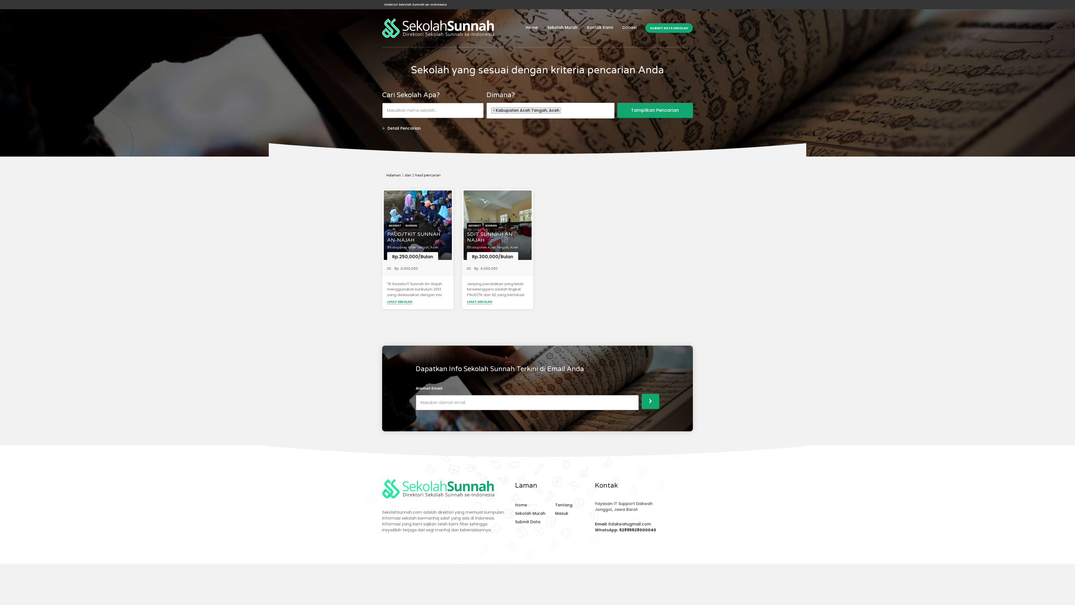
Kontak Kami (600, 27)
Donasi (629, 27)
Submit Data (527, 522)
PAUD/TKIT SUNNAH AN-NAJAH (413, 237)
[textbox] (563, 110)
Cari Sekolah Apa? (411, 95)
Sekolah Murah (562, 27)
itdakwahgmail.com (629, 524)
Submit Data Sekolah (669, 28)
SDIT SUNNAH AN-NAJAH (491, 237)
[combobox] (550, 110)
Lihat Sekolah (399, 301)
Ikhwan (411, 226)
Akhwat (395, 226)
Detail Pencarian (404, 128)
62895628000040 (637, 530)
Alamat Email (429, 388)
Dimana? (501, 95)
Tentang (563, 505)
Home (532, 27)
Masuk (561, 513)
